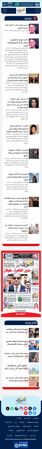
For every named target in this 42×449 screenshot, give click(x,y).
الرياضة (21, 422)
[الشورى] (21, 11)
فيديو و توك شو (32, 430)
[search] (4, 10)
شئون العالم (27, 426)
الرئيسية (35, 418)
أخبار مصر (27, 418)
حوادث (19, 418)
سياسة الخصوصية (21, 435)
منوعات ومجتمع (14, 426)
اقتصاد (36, 426)
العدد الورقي (20, 430)
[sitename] (21, 400)
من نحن (32, 435)
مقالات (10, 430)
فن (15, 422)
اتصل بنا (9, 435)
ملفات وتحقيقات (32, 422)
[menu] (37, 10)
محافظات (8, 422)
